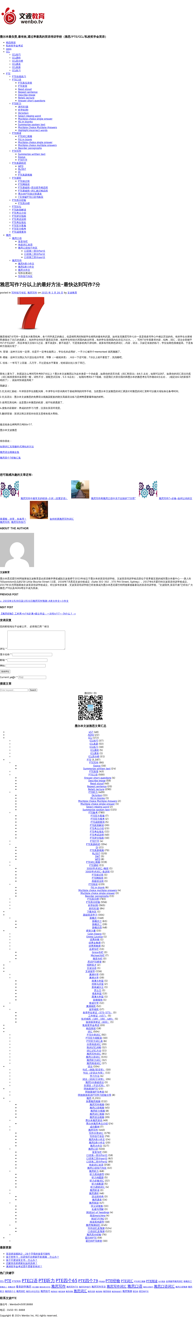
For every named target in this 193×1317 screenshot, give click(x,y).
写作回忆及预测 (96, 1228)
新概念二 (97, 924)
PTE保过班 (24, 181)
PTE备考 (93, 812)
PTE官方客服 (19, 225)
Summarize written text (31, 154)
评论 (3, 648)
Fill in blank (25, 139)
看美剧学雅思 (23, 1286)
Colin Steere (95, 933)
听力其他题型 (97, 1174)
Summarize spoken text (31, 124)
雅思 (8, 235)
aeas (8, 48)
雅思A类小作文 (26, 263)
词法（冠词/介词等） (93, 1079)
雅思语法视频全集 (9, 452)
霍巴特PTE (91, 1237)
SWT (97, 856)
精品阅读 (11, 42)
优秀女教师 (95, 942)
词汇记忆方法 (94, 1050)
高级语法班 (98, 881)
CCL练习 (16, 70)
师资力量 (91, 930)
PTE (8, 73)
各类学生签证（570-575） (97, 1012)
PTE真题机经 (19, 163)
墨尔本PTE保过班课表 (30, 193)
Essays (21, 157)
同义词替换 (97, 1206)
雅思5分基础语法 (94, 1082)
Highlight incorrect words (32, 130)
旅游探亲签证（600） (98, 1022)
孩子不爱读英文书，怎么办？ (21, 1260)
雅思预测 (127, 1291)
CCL (8, 51)
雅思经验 (69, 1291)
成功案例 (95, 1126)
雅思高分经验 (94, 1234)
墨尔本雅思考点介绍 (97, 1123)
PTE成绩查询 (19, 232)
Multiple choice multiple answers (37, 145)
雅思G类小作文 (26, 266)
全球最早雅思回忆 (174, 1281)
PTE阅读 (16, 133)
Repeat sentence (28, 92)
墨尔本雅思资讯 (93, 1120)
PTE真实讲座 (25, 82)
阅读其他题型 (97, 1221)
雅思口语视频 (97, 1107)
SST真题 (161, 1281)
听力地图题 (98, 1177)
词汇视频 (35, 1287)
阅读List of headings (97, 1212)
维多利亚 (97, 993)
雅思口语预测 (181, 1287)
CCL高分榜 (17, 61)
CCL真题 (16, 67)
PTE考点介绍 (19, 212)
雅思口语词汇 (93, 1057)
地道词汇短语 (25, 244)
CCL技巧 (16, 54)
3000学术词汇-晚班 (98, 868)
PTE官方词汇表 (94, 1041)
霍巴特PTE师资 (94, 1241)
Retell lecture (26, 97)
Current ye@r (8, 677)
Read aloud (25, 89)
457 (91, 732)
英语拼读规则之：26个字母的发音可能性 (28, 1253)
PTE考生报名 (19, 222)
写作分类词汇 (96, 1133)
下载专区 (91, 911)
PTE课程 (16, 178)
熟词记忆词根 (94, 1047)
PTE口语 (16, 79)
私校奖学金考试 (14, 45)
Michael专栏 (98, 955)
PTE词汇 (127, 1281)
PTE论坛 (16, 206)
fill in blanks (25, 121)
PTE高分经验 (19, 200)
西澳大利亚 (98, 996)
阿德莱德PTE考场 (94, 1091)
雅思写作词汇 (94, 1053)
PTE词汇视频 (25, 136)
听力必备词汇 (97, 1180)
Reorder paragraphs (30, 148)
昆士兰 (97, 990)
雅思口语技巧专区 (27, 247)
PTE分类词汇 (94, 1034)
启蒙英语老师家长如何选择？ (21, 1263)
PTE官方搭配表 (94, 1038)
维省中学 (94, 1003)
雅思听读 (95, 1190)
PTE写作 (16, 151)
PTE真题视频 (25, 174)
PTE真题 (102, 1282)
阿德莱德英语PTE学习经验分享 (94, 1095)
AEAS (91, 734)
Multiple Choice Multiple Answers (37, 127)
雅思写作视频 (97, 1104)
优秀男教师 (95, 946)
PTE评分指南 (19, 216)
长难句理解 (98, 1209)
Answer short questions (31, 100)
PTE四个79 (88, 1280)
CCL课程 (16, 57)
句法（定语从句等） (94, 1072)
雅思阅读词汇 (94, 1063)
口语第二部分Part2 (34, 254)
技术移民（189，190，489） (97, 1018)
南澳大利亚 (98, 980)
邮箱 (3, 660)
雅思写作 (17, 260)
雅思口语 (17, 238)
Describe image (26, 94)
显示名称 (5, 654)
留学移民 (94, 1009)
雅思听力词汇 (94, 1060)
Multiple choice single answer (35, 118)
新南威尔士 (98, 987)
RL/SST (22, 169)
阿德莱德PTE (91, 1088)
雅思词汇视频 (97, 1114)
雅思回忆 (20, 1291)
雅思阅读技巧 (117, 1292)
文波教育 (72, 292)
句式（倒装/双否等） (93, 1069)
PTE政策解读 (19, 209)
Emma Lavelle (94, 936)
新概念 (93, 918)
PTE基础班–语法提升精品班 (33, 187)
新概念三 (97, 921)
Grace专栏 (97, 952)
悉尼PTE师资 (95, 961)
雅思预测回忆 (93, 1225)
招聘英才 (91, 965)
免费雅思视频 (93, 1101)
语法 (90, 1066)
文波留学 (90, 971)
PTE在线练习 (19, 76)
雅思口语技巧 (148, 1287)
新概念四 (97, 927)
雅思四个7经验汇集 (10, 457)
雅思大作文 (24, 270)
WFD (20, 166)
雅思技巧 (45, 1291)
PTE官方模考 (19, 228)
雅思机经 (54, 1291)
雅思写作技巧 (18, 522)
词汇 (90, 1031)
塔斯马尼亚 (98, 984)
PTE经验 (113, 1280)
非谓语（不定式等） (95, 1085)
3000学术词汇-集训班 (97, 871)
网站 (2, 665)
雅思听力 (94, 1171)
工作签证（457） (97, 1015)
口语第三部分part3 (34, 257)
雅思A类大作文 (45, 1287)
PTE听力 (16, 103)
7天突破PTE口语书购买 (30, 197)
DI (19, 172)
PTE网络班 (24, 184)
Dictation (23, 113)
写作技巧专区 (25, 276)
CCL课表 (16, 64)
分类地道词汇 (94, 1044)
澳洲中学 (94, 974)
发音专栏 (23, 241)
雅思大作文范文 (33, 1291)
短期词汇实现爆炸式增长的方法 (17, 446)
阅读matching (97, 1215)
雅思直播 (61, 1292)
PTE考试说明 (19, 219)
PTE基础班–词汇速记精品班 (33, 190)
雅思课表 (97, 1199)
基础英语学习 (90, 914)
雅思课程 (94, 1193)
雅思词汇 (80, 1291)
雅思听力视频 (97, 1110)
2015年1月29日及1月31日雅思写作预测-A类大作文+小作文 (34, 601)
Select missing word (29, 115)
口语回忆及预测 (96, 1231)
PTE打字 (22, 159)
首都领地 (98, 999)
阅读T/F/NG (97, 1218)
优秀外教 (95, 939)
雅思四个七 (10, 1291)
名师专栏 (94, 949)
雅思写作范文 (99, 1286)
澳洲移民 (91, 1006)
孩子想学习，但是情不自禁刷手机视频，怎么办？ (32, 1257)
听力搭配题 (98, 1183)
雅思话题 (91, 1291)
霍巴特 (135, 1291)
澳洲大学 (94, 977)
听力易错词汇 (97, 1187)
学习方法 (95, 1076)
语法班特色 (98, 1196)
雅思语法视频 (97, 1117)
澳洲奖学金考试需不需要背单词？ (24, 1266)
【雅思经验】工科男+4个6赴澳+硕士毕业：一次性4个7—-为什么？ (38, 613)
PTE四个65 (67, 1280)
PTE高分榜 (24, 203)
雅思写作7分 (72, 1287)
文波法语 (91, 968)
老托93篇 (23, 106)
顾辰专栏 (98, 958)
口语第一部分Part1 (34, 251)
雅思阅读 (94, 1202)
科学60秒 (23, 109)
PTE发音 (22, 86)
